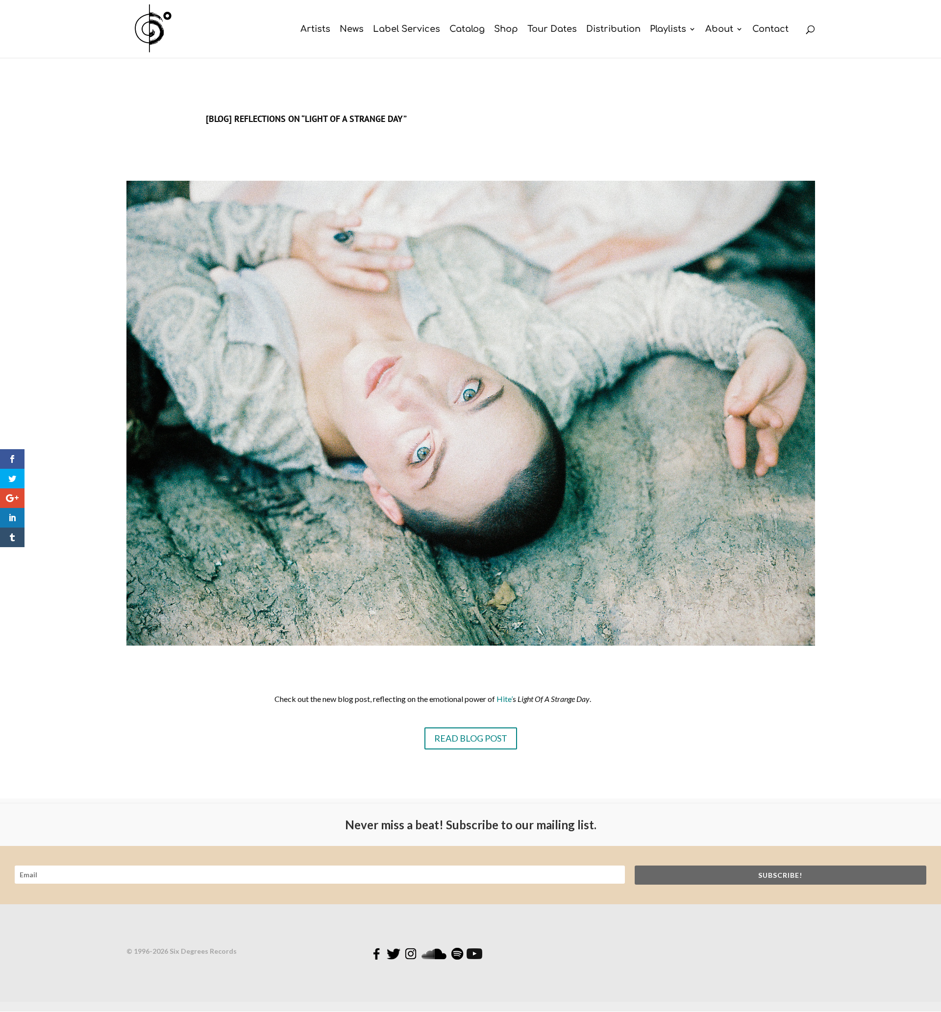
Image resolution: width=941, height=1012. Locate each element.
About (719, 29)
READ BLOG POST (470, 738)
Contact (770, 29)
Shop (506, 29)
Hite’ (504, 698)
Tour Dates (552, 29)
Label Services (406, 29)
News (352, 29)
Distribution (613, 29)
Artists (315, 29)
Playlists (668, 29)
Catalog (467, 29)
